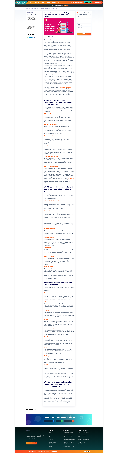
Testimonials (51, 433)
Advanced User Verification (31, 19)
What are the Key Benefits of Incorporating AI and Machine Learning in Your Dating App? (33, 15)
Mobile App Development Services (69, 433)
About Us (50, 432)
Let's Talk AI (88, 2)
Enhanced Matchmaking (30, 17)
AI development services (57, 397)
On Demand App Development (83, 445)
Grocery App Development (83, 436)
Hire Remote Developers (67, 445)
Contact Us (51, 439)
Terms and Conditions (52, 442)
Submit (83, 33)
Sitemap (50, 446)
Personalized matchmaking (31, 26)
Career (50, 435)
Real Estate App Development (83, 433)
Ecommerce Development (83, 435)
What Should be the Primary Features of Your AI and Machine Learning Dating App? (33, 25)
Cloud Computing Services (68, 443)
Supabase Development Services (69, 446)
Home (27, 8)
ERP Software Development (68, 435)
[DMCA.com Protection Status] (87, 451)
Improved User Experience (31, 18)
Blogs (29, 8)
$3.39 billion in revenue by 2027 (59, 67)
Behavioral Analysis (30, 20)
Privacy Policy (51, 443)
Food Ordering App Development (84, 432)
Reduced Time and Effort (31, 21)
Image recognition (30, 28)
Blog (50, 436)
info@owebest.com (54, 451)
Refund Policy (51, 445)
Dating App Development (83, 443)
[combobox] (58, 5)
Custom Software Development (69, 442)
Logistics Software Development (84, 439)
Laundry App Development (83, 442)
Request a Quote (98, 2)
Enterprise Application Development (69, 439)
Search (66, 5)
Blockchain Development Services (69, 436)
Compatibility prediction (31, 27)
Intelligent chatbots (30, 29)
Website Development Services (68, 432)
